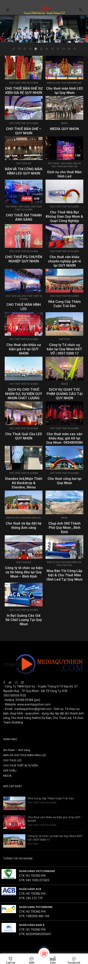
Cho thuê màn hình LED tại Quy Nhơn (64, 90)
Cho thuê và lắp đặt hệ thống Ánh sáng (23, 525)
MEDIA (64, 123)
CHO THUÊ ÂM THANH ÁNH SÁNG (24, 217)
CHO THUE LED (23, 163)
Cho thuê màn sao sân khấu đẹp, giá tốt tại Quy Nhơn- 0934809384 (64, 438)
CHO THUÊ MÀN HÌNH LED (23, 307)
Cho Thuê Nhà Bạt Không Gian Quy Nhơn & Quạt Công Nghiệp (64, 216)
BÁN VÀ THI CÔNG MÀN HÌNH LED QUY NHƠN (23, 171)
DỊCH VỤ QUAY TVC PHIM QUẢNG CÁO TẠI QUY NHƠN (64, 393)
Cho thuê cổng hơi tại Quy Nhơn (64, 481)
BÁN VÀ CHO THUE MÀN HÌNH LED (64, 83)
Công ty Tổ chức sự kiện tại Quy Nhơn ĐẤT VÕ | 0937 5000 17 (64, 349)
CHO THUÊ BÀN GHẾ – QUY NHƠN (23, 131)
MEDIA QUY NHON (64, 129)
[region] (44, 35)
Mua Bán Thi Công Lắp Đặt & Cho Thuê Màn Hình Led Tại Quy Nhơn (64, 575)
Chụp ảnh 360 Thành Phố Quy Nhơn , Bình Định (64, 527)
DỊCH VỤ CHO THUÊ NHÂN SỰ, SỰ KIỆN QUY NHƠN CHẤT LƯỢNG (23, 393)
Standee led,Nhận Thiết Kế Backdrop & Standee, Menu (23, 483)
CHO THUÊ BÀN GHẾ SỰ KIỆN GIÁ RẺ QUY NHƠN (24, 90)
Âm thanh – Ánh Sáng (16, 750)
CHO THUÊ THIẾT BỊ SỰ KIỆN (23, 83)
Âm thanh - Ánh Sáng (60, 163)
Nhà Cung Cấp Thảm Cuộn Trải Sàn (64, 304)
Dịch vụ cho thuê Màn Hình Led (64, 174)
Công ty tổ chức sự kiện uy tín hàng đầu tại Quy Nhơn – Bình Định (24, 572)
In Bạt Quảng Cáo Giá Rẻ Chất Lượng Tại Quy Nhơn (24, 620)
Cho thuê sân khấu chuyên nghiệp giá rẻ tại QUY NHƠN (64, 261)
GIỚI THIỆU (64, 339)
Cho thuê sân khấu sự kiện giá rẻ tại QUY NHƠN (23, 349)
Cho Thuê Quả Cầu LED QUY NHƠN (23, 436)
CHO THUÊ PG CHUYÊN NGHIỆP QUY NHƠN (23, 259)
